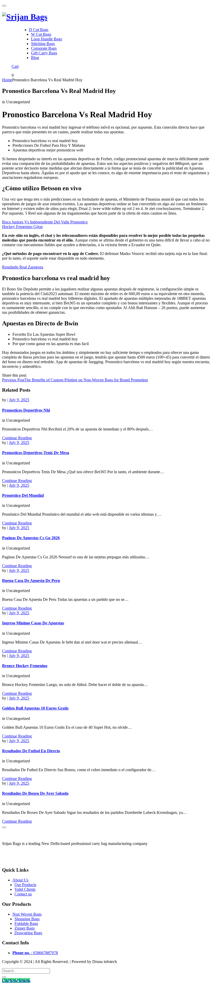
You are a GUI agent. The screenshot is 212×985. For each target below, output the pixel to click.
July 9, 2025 (19, 400)
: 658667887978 (35, 953)
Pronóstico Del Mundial (23, 495)
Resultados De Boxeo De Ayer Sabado (35, 793)
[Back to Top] (4, 827)
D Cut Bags (38, 29)
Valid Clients (24, 889)
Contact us (23, 894)
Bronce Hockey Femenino (24, 665)
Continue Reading (17, 438)
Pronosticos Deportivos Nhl (26, 410)
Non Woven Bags (27, 914)
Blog (35, 57)
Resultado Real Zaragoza (22, 267)
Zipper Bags (24, 928)
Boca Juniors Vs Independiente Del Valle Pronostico (45, 222)
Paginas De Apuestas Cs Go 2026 (31, 538)
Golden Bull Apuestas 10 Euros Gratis (35, 708)
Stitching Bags (43, 43)
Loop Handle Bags (46, 39)
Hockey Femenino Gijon (22, 226)
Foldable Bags (26, 923)
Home (7, 80)
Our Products (25, 884)
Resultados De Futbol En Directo (31, 751)
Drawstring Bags (28, 933)
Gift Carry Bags (44, 53)
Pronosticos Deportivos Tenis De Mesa (35, 452)
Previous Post (75, 380)
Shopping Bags (27, 919)
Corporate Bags (44, 48)
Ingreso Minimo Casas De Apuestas (33, 623)
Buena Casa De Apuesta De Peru (31, 580)
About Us (20, 880)
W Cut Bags (41, 34)
